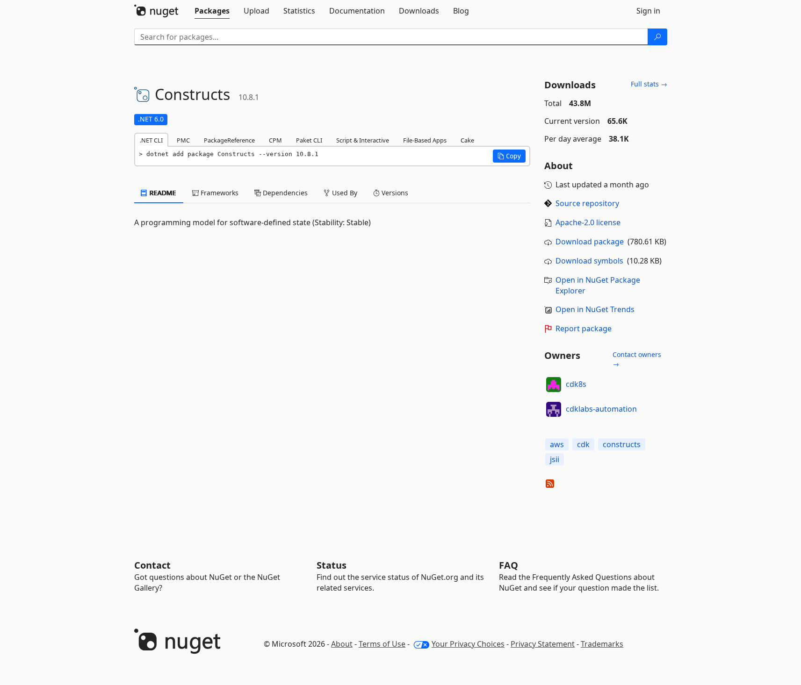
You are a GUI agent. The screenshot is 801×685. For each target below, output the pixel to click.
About (342, 644)
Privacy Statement (543, 644)
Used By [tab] (343, 192)
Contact (152, 565)
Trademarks (602, 644)
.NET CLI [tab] (151, 140)
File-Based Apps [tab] (425, 140)
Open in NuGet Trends (595, 309)
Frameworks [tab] (218, 192)
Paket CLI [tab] (309, 140)
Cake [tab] (467, 140)
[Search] (657, 37)
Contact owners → (637, 359)
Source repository (587, 203)
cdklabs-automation (601, 409)
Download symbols (589, 261)
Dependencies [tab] (284, 192)
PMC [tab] (183, 140)
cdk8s (576, 384)
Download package (590, 241)
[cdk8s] (553, 384)
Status (331, 565)
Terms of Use (382, 644)
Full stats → (649, 83)
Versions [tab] (394, 192)
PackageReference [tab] (229, 140)
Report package (584, 328)
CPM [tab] (275, 140)
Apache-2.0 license (588, 222)
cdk (583, 444)
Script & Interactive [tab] (362, 140)
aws (557, 444)
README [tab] (162, 192)
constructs (622, 444)
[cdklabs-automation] (553, 409)
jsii (554, 459)
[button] (509, 156)
